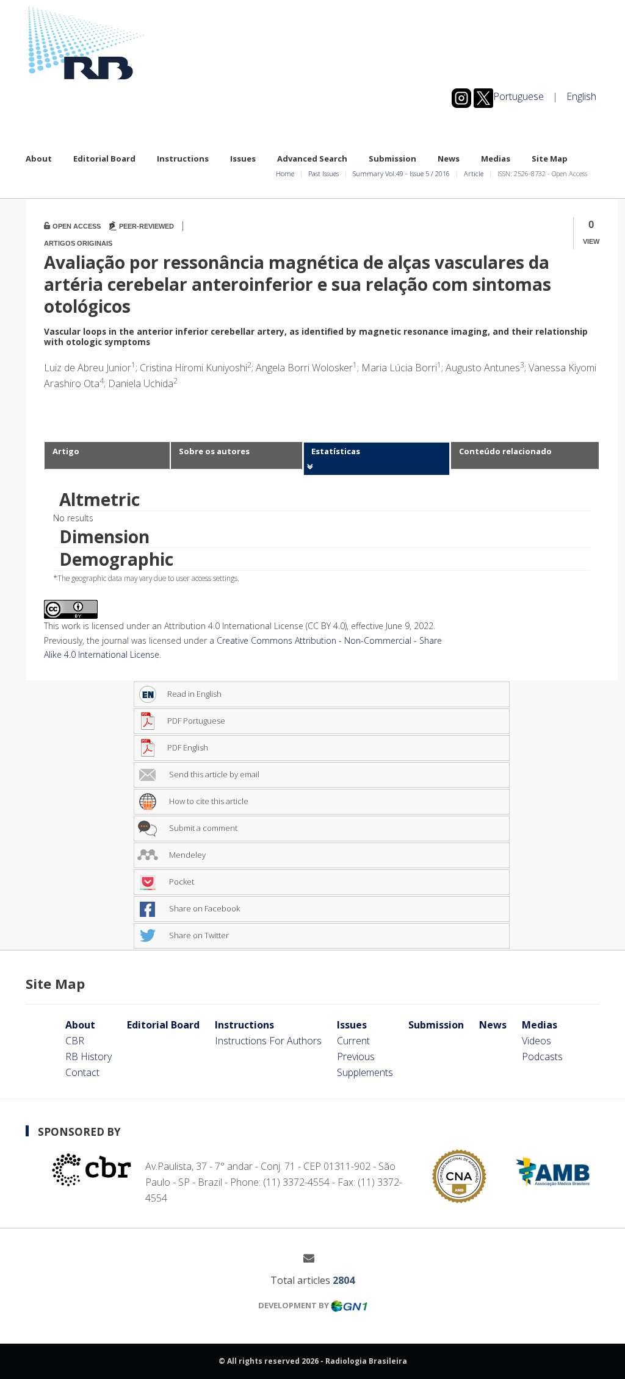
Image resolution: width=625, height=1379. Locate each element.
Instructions (183, 158)
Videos (536, 1040)
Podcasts (542, 1056)
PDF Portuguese (196, 720)
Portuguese (518, 96)
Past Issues (323, 173)
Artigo (65, 451)
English (581, 96)
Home (285, 173)
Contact (82, 1072)
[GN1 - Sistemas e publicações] (349, 1305)
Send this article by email (213, 774)
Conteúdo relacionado (505, 451)
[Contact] (313, 1258)
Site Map (550, 158)
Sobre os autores (214, 451)
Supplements (365, 1072)
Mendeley (186, 854)
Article (473, 173)
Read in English (194, 693)
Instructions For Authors (268, 1040)
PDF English (187, 747)
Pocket (180, 881)
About (39, 158)
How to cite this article (207, 801)
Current (353, 1040)
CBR (74, 1040)
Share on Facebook (203, 908)
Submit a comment (202, 827)
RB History (88, 1056)
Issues (243, 158)
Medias (495, 158)
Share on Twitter (198, 935)
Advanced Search (312, 158)
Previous (356, 1056)
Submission (392, 158)
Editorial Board (104, 158)
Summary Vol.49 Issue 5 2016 (401, 173)
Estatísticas (335, 451)
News (449, 158)
